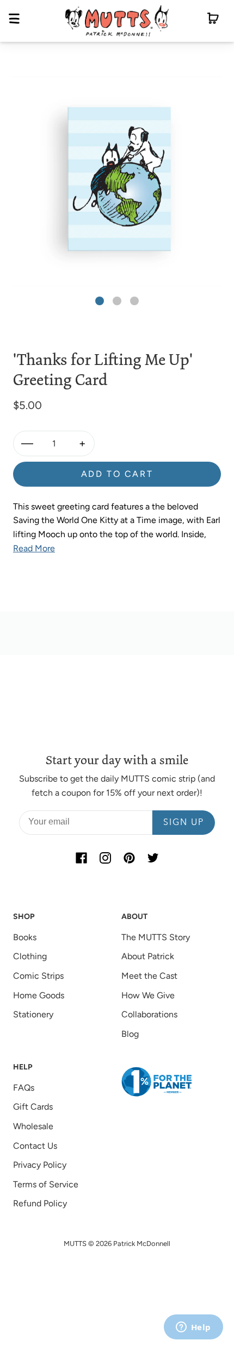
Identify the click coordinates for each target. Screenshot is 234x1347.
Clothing (30, 956)
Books (24, 937)
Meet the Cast (149, 976)
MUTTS (75, 1243)
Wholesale (33, 1126)
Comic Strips (38, 976)
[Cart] (213, 20)
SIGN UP (183, 823)
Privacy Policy (39, 1165)
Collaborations (149, 1014)
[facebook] (81, 858)
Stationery (33, 1014)
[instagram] (105, 858)
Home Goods (38, 995)
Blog (130, 1034)
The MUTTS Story (155, 937)
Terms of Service (45, 1184)
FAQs (23, 1087)
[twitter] (153, 858)
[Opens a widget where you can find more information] (193, 1328)
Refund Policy (40, 1203)
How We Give (148, 995)
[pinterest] (129, 858)
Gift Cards (33, 1106)
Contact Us (35, 1146)
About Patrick (147, 956)
